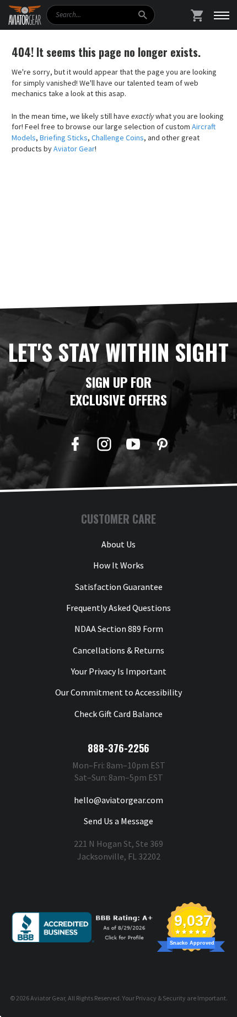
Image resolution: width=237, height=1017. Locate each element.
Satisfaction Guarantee (119, 586)
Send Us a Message (118, 820)
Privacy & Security (161, 998)
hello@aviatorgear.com (118, 799)
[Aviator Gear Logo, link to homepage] (24, 15)
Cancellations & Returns (118, 650)
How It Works (118, 565)
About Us (118, 544)
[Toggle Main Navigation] (222, 15)
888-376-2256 (118, 748)
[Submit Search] (142, 15)
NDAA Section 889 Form (118, 628)
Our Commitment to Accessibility (118, 692)
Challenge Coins (117, 138)
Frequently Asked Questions (118, 607)
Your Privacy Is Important (118, 671)
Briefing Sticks (64, 138)
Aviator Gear (74, 149)
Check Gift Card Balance (118, 713)
